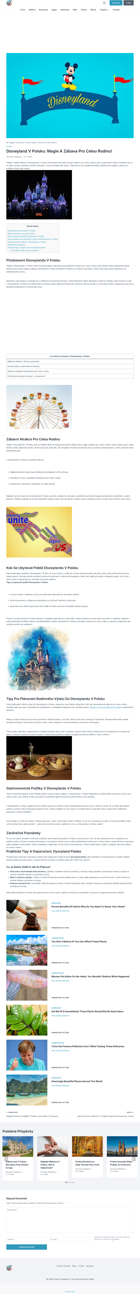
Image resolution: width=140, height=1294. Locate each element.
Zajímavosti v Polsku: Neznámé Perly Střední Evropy (17, 1164)
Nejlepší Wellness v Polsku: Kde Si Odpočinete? (50, 1164)
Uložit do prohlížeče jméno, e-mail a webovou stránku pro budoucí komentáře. (112, 1238)
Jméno (11, 1239)
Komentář (12, 1210)
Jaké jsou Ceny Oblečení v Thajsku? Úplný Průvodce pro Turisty (105, 1114)
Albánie (32, 10)
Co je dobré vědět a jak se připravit (24, 250)
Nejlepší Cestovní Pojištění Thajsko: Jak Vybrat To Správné (32, 1114)
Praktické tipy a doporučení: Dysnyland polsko (26, 247)
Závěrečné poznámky (16, 245)
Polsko (84, 10)
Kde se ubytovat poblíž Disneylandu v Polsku (25, 236)
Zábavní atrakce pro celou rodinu (21, 233)
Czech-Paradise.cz (15, 157)
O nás (128, 3)
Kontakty (116, 3)
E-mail (54, 1239)
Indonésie (64, 10)
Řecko (93, 10)
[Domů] (7, 143)
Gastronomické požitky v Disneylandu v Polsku (26, 242)
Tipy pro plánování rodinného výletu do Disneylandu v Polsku (32, 239)
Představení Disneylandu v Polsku (21, 231)
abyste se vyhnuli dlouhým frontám (105, 707)
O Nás (81, 1266)
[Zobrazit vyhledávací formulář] (104, 3)
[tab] (65, 1182)
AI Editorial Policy (70, 1291)
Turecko (116, 10)
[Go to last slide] (6, 1158)
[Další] (134, 1158)
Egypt (54, 10)
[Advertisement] (70, 29)
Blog (74, 1266)
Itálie (75, 10)
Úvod (22, 10)
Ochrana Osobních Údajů (83, 1279)
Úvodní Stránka (63, 1266)
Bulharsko (43, 10)
